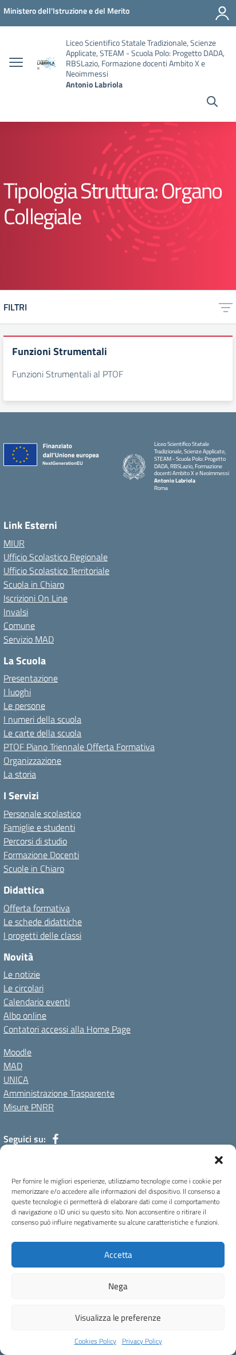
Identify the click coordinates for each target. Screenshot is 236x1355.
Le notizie (21, 974)
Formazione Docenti (41, 855)
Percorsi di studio (35, 841)
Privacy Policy (142, 1341)
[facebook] (55, 1139)
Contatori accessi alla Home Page (67, 1029)
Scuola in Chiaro (33, 584)
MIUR (14, 543)
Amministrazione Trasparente (59, 1093)
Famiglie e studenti (39, 827)
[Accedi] (222, 13)
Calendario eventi (36, 1002)
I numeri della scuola (42, 719)
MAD (12, 1066)
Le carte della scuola (42, 733)
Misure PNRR (28, 1107)
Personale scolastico (42, 813)
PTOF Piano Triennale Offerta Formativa (79, 747)
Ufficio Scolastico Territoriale (56, 570)
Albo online (24, 1015)
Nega (118, 1286)
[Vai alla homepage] (45, 64)
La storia (19, 774)
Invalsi (15, 612)
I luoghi (17, 692)
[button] (219, 1159)
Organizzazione (32, 760)
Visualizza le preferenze (118, 1317)
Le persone (24, 705)
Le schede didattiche (42, 921)
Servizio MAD (28, 639)
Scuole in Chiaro (33, 868)
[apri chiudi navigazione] (16, 63)
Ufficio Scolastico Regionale (55, 557)
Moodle (17, 1052)
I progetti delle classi (42, 935)
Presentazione (30, 678)
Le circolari (23, 988)
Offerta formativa (36, 908)
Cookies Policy (95, 1341)
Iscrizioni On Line (35, 598)
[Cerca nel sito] (212, 102)
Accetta (118, 1254)
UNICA (16, 1079)
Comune (19, 625)
